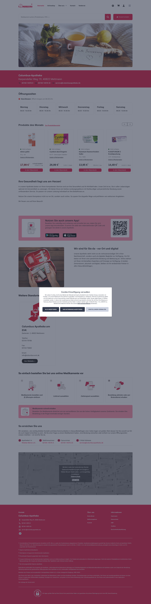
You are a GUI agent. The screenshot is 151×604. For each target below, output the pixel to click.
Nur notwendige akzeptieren (72, 309)
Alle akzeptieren (51, 309)
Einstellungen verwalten (97, 309)
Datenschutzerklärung (83, 303)
